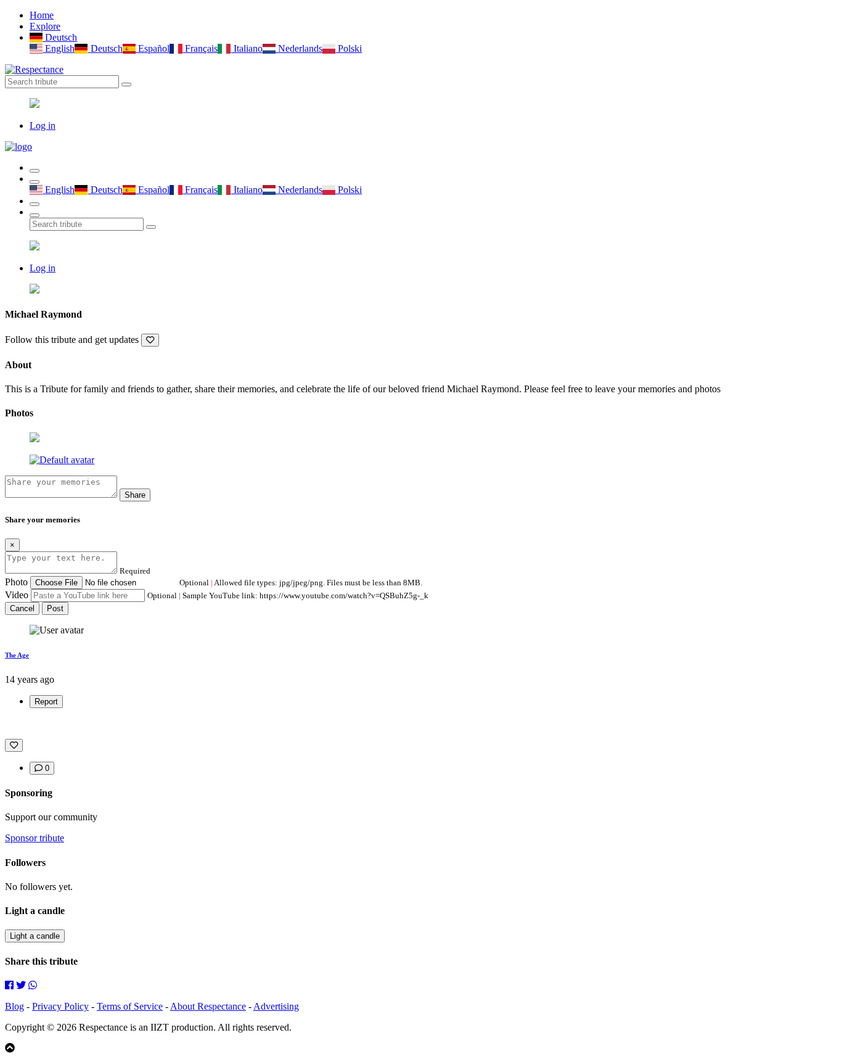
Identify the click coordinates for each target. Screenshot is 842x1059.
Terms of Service (130, 1006)
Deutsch (60, 37)
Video (16, 595)
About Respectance (208, 1006)
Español (153, 48)
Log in (42, 125)
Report (46, 701)
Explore (45, 26)
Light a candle (35, 936)
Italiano (246, 48)
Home (42, 15)
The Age (17, 655)
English (59, 48)
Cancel (22, 608)
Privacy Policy (60, 1006)
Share (135, 495)
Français (200, 48)
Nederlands (299, 48)
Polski (348, 48)
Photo (16, 582)
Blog (14, 1006)
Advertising (276, 1006)
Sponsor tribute (34, 838)
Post (55, 608)
